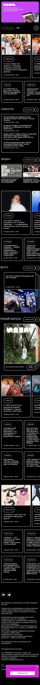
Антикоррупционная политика (11, 649)
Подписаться (22, 673)
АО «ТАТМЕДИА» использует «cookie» (14, 652)
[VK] (3, 595)
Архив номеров (30, 367)
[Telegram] (9, 595)
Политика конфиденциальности (12, 659)
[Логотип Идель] (7, 28)
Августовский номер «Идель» (15, 367)
